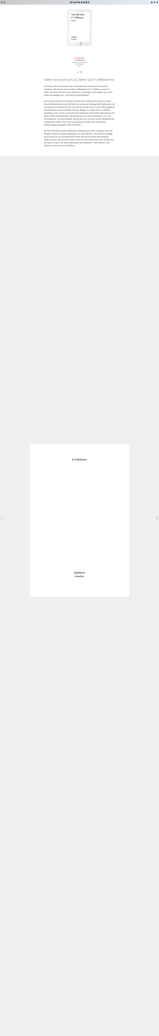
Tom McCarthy (79, 58)
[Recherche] (4, 2)
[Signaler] (78, 72)
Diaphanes (80, 2)
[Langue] (154, 2)
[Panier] (157, 2)
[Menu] (2, 2)
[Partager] (81, 72)
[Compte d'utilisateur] (152, 2)
